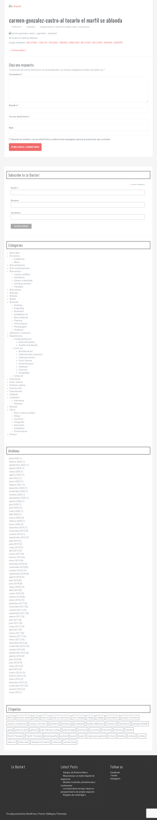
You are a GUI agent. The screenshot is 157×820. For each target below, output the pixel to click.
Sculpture (18, 330)
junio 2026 (14, 458)
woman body (70, 742)
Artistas (13, 296)
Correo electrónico (19, 116)
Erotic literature (26, 363)
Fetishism (23, 366)
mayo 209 (14, 692)
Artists (13, 299)
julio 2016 (13, 659)
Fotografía (19, 422)
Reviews (18, 403)
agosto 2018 (15, 577)
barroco (45, 717)
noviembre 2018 (17, 567)
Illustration (19, 311)
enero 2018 (14, 600)
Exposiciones (16, 391)
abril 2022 (14, 478)
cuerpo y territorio (38, 723)
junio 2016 (14, 662)
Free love (23, 370)
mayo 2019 (14, 547)
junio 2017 (14, 623)
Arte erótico (15, 271)
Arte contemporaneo (20, 268)
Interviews (19, 400)
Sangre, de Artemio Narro (75, 772)
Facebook (115, 772)
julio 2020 (13, 504)
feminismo (124, 723)
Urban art (18, 376)
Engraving (19, 308)
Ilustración (19, 425)
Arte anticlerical (17, 265)
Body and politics (27, 342)
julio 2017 (13, 620)
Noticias (13, 406)
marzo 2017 (15, 633)
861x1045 (32, 42)
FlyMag (49, 814)
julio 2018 (13, 580)
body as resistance (61, 717)
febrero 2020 (15, 521)
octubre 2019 (15, 534)
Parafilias (18, 286)
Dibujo (17, 416)
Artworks (14, 302)
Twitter (113, 775)
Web (11, 128)
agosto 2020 (15, 501)
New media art (21, 317)
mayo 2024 (14, 471)
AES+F (10, 717)
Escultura (18, 419)
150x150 (43, 42)
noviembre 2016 (17, 646)
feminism (111, 723)
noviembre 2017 (17, 606)
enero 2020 (14, 524)
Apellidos (16, 212)
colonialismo (113, 717)
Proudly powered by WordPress (21, 814)
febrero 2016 (15, 676)
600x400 (108, 42)
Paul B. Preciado (15, 736)
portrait (63, 736)
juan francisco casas (50, 730)
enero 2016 (14, 679)
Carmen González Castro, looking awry (72, 27)
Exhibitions (19, 259)
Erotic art (18, 348)
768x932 (63, 42)
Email (14, 187)
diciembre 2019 (16, 527)
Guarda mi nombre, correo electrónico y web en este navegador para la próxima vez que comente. (61, 139)
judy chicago (69, 730)
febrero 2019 (15, 557)
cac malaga (78, 717)
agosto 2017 (15, 616)
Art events (15, 256)
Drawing (18, 305)
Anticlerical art (26, 351)
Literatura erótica (22, 283)
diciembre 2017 (16, 603)
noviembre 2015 (17, 685)
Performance (20, 323)
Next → (23, 50)
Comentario (16, 74)
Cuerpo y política (22, 274)
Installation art (21, 314)
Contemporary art (22, 339)
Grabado (14, 394)
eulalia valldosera (95, 723)
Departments (16, 336)
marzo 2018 (15, 593)
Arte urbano (15, 290)
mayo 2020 (14, 511)
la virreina (82, 730)
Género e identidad (23, 280)
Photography (20, 326)
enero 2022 (14, 481)
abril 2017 (14, 629)
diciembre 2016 (16, 643)
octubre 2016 (15, 649)
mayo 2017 (14, 626)
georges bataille (140, 723)
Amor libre (15, 253)
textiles (121, 736)
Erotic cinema (25, 360)
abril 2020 (14, 514)
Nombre (14, 105)
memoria (106, 730)
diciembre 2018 (16, 564)
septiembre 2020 (17, 498)
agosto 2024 (15, 468)
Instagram (115, 778)
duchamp (54, 723)
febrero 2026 (15, 462)
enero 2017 (14, 639)
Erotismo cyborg (17, 385)
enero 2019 (14, 560)
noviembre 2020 (17, 491)
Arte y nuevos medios (24, 413)
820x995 (118, 42)
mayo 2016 (14, 666)
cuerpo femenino (130, 717)
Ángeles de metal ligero (74, 795)
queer (73, 736)
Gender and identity (28, 345)
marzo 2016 (15, 672)
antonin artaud (24, 717)
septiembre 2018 (17, 574)
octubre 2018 (15, 570)
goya (9, 730)
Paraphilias (24, 373)
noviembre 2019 (17, 531)
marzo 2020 (15, 518)
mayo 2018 (14, 587)
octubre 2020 (15, 494)
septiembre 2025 (17, 465)
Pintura (13, 434)
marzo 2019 (15, 554)
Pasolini (129, 730)
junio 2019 (14, 544)
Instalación (19, 428)
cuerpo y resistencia (17, 723)
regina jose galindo (97, 736)
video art (11, 742)
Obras (12, 410)
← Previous (14, 50)
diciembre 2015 (16, 682)
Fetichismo (19, 277)
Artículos (14, 293)
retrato (112, 736)
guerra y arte (21, 730)
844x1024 (74, 42)
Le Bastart (30, 27)
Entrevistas (15, 379)
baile (36, 717)
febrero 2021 (15, 485)
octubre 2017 (15, 610)
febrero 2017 (15, 636)
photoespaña (50, 736)
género (33, 730)
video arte (23, 742)
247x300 (53, 42)
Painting (18, 320)
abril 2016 (14, 669)
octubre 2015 (15, 689)
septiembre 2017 (17, 613)
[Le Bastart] (15, 6)
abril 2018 (14, 590)
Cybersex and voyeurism (30, 354)
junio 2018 (14, 583)
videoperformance (40, 742)
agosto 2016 (15, 656)
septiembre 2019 (17, 537)
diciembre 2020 (16, 488)
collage (90, 717)
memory (118, 730)
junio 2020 (14, 508)
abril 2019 (14, 550)
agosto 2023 (15, 475)
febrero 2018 (15, 597)
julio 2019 (13, 541)
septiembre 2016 (17, 653)
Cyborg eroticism (27, 357)
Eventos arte (16, 388)
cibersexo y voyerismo (20, 333)
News (16, 262)
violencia (56, 742)
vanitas (131, 736)
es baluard (79, 723)
